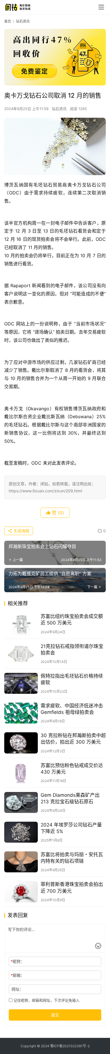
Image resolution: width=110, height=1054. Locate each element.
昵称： (18, 961)
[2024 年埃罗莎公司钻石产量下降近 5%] (21, 832)
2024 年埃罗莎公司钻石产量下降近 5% (71, 828)
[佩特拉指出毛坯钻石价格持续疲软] (21, 683)
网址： (17, 989)
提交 (55, 1014)
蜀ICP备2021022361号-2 (70, 1046)
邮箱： (18, 975)
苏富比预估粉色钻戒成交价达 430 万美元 (72, 769)
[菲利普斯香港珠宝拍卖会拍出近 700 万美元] (21, 891)
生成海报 (20, 530)
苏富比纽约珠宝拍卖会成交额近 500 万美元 (72, 619)
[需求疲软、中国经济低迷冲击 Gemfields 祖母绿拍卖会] (21, 713)
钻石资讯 (59, 108)
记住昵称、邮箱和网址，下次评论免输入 (46, 1000)
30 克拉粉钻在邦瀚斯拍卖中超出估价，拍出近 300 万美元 (73, 739)
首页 (7, 21)
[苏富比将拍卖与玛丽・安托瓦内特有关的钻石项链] (21, 861)
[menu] (101, 7)
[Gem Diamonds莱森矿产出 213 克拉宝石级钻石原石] (21, 802)
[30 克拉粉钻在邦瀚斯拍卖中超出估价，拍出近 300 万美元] (21, 742)
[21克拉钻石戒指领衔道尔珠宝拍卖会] (21, 653)
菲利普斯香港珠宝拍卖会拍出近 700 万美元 (72, 887)
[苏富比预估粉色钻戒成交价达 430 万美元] (21, 772)
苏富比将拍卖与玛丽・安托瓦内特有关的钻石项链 (72, 858)
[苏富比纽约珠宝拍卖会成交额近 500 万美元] (21, 623)
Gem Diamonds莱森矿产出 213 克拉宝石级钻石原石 (70, 798)
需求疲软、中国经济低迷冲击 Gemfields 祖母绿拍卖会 (72, 709)
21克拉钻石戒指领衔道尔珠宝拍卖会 (72, 649)
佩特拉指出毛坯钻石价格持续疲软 (72, 679)
